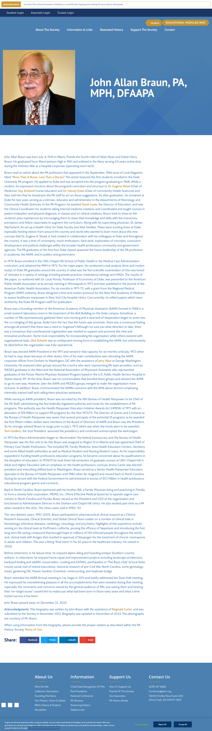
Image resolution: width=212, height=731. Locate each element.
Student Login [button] (15, 13)
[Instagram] (16, 705)
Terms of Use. (33, 629)
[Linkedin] (10, 705)
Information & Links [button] (80, 29)
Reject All (162, 724)
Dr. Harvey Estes (73, 191)
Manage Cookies (141, 724)
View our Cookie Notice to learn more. (44, 728)
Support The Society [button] (144, 29)
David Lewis (89, 204)
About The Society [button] (47, 29)
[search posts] (154, 23)
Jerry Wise (105, 360)
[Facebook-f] (3, 705)
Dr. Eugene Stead (119, 186)
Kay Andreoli (26, 191)
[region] (106, 724)
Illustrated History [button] (111, 29)
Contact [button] (170, 29)
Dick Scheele (39, 340)
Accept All (183, 724)
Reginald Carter (122, 609)
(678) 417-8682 (157, 686)
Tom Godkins (12, 431)
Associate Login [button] (40, 13)
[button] (186, 23)
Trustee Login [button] (65, 13)
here (121, 4)
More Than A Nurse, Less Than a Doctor (38, 177)
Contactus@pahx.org (160, 691)
